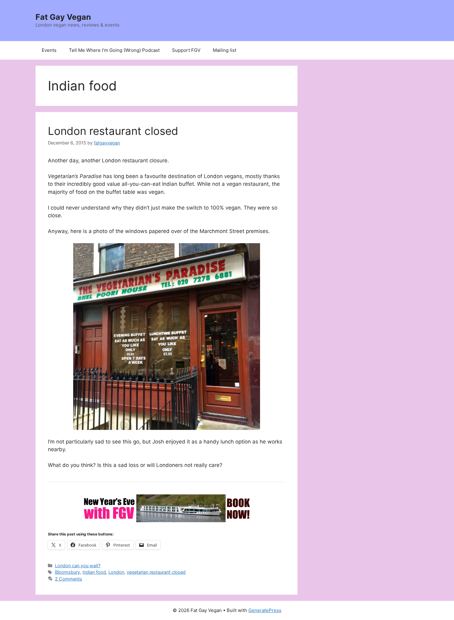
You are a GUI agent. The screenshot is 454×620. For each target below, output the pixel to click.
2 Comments (68, 578)
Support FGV (186, 50)
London (116, 572)
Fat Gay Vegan (63, 17)
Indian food (94, 572)
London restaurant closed (113, 130)
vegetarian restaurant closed (156, 572)
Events (49, 50)
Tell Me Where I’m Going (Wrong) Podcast (114, 50)
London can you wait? (77, 565)
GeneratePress (264, 610)
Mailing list (224, 50)
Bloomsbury (67, 572)
